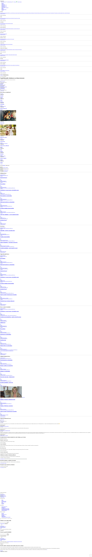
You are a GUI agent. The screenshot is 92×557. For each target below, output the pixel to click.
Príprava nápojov (11, 23)
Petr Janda (1, 84)
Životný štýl (18, 28)
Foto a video (1, 65)
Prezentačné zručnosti (5, 49)
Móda (9, 28)
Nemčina (7, 44)
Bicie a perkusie (2, 18)
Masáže (6, 28)
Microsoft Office (7, 65)
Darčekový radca (4, 507)
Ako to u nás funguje (4, 514)
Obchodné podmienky (4, 510)
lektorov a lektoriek (5, 167)
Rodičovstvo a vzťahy (4, 6)
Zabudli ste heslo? (2, 523)
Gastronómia (3, 4)
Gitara (11, 18)
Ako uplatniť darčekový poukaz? (5, 509)
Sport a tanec (3, 5)
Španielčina (11, 44)
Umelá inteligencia (17, 65)
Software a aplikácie (4, 9)
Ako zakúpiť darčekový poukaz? (5, 508)
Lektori (2, 500)
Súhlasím (6, 551)
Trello (9, 65)
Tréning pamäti (17, 49)
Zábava (8, 70)
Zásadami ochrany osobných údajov (18, 541)
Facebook (1, 526)
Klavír (14, 18)
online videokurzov (5, 171)
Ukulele (19, 18)
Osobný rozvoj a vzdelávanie (5, 7)
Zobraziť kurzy (2, 94)
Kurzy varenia (5, 23)
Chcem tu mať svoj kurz (4, 506)
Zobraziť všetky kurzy (2, 13)
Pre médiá (3, 515)
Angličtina (1, 44)
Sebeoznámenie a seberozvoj (12, 49)
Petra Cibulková (2, 86)
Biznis (2, 8)
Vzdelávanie (20, 49)
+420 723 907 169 (2, 494)
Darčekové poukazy (4, 501)
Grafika (4, 65)
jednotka (4, 165)
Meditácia (8, 28)
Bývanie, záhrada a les (2, 70)
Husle (12, 18)
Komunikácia (1, 49)
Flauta (9, 18)
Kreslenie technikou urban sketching (4, 426)
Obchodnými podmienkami (10, 541)
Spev (17, 18)
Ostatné (2, 10)
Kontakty (3, 503)
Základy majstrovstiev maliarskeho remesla (5, 430)
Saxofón (16, 18)
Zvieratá (6, 70)
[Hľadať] (7, 74)
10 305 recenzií (2, 90)
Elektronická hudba (6, 18)
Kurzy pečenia (2, 23)
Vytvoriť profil (2, 530)
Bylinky (1, 28)
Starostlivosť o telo (13, 28)
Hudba (2, 3)
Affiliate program (4, 516)
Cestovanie (3, 28)
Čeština (9, 44)
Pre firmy (3, 513)
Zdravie (16, 28)
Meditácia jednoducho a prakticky (4, 435)
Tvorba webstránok (13, 65)
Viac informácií (2, 467)
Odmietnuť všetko (2, 551)
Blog (2, 502)
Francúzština (4, 44)
